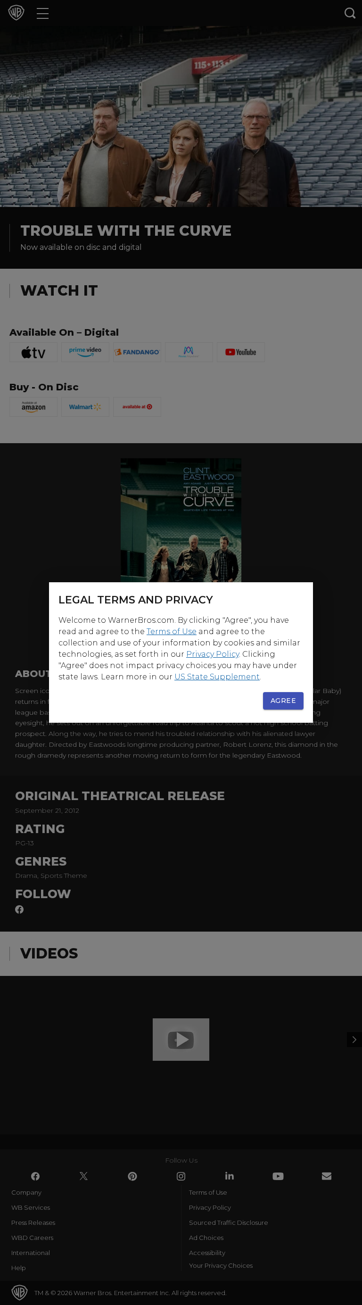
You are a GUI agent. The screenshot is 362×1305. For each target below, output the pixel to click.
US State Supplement (217, 676)
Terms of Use (172, 631)
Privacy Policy (212, 654)
